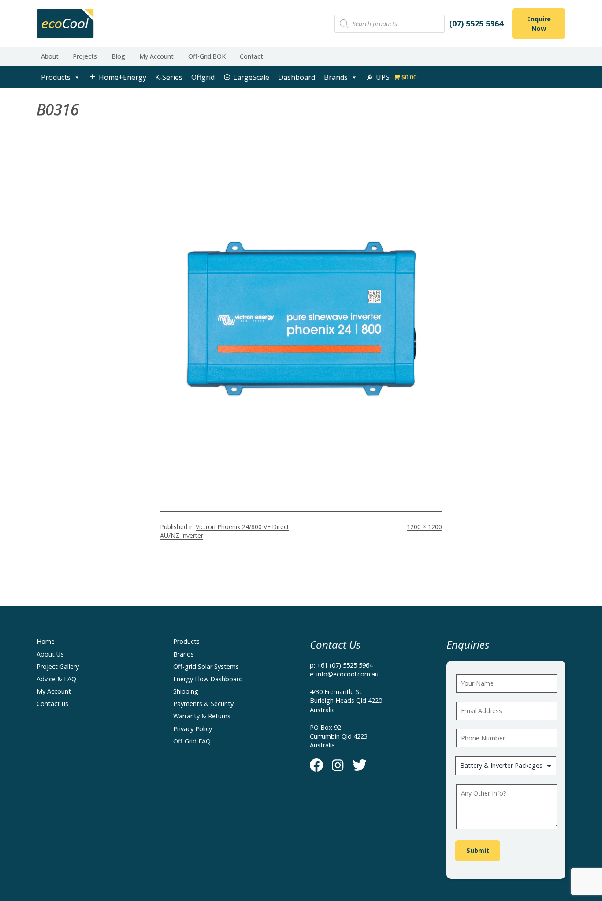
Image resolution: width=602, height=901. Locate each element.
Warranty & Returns (201, 716)
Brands (336, 77)
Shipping (185, 691)
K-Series (168, 77)
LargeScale (251, 77)
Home (46, 641)
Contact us (52, 703)
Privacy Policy (192, 729)
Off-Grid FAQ (192, 741)
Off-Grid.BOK (207, 56)
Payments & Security (203, 703)
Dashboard (296, 77)
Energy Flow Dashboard (208, 679)
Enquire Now (539, 24)
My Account (156, 56)
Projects (85, 56)
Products (56, 77)
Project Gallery (58, 666)
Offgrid (203, 77)
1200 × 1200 (424, 526)
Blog (118, 56)
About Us (50, 654)
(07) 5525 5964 (476, 23)
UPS (383, 77)
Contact (251, 56)
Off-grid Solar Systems (206, 666)
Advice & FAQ (56, 679)
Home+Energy (122, 77)
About (50, 56)
